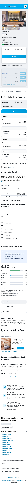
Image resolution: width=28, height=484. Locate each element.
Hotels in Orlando (6, 442)
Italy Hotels (13, 477)
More (2, 182)
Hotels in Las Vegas (6, 434)
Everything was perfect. (9, 295)
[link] (10, 351)
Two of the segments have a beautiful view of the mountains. (12, 290)
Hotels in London (6, 450)
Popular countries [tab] (15, 424)
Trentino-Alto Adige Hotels (7, 480)
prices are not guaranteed (11, 461)
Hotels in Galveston (6, 452)
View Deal (20, 348)
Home (8, 477)
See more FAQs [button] (14, 377)
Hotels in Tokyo (5, 454)
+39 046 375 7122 (6, 42)
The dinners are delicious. (9, 293)
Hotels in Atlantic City (7, 448)
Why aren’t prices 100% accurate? (11, 471)
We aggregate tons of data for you (10, 468)
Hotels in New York (6, 446)
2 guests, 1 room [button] (7, 53)
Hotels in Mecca (5, 436)
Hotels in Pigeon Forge (7, 440)
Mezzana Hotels (20, 480)
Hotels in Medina (6, 444)
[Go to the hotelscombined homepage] (10, 6)
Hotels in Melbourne (6, 438)
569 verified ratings (14, 44)
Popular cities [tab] (5, 424)
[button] (2, 6)
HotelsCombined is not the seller (10, 466)
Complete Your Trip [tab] (7, 427)
